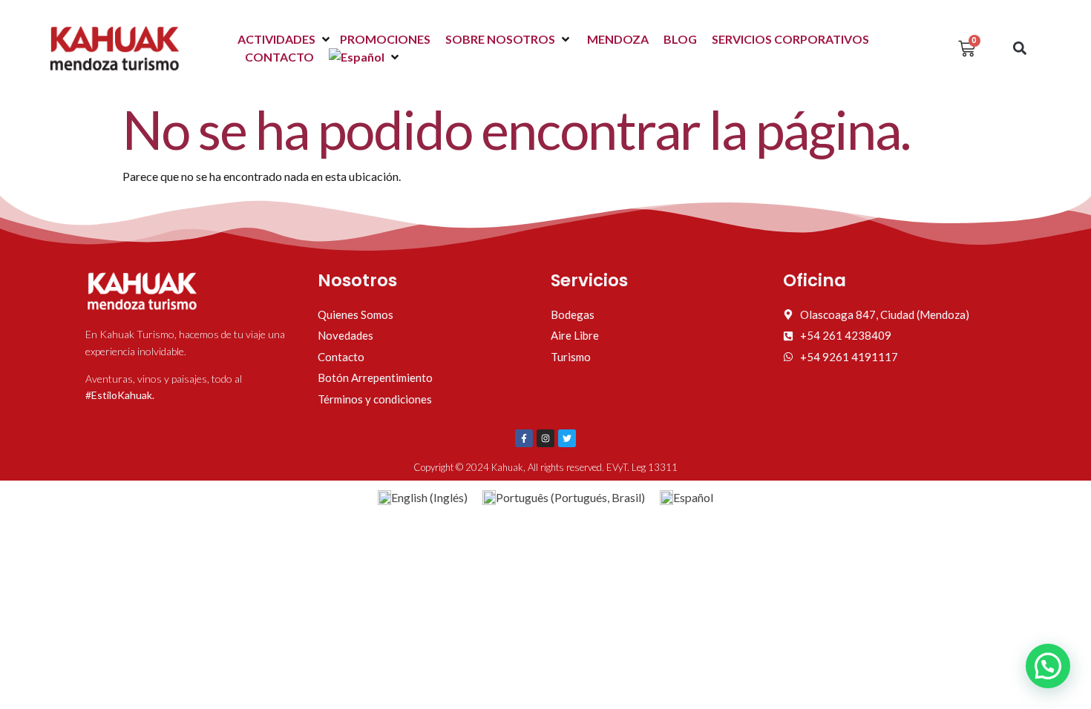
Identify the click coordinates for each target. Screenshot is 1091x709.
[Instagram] (545, 438)
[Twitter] (567, 438)
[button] (284, 39)
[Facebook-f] (524, 438)
